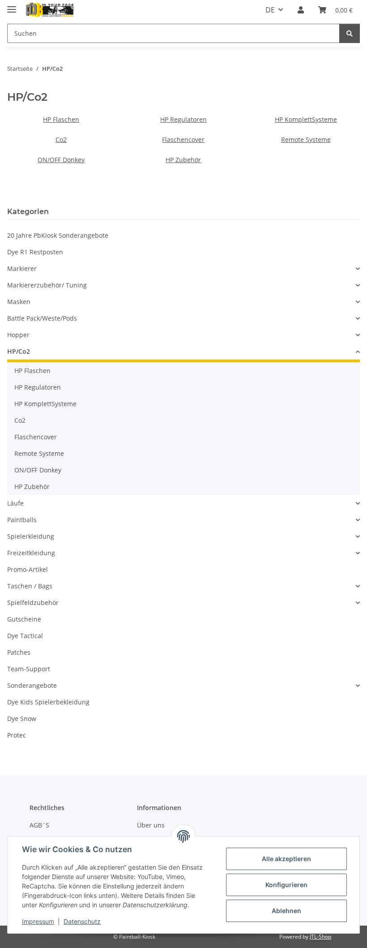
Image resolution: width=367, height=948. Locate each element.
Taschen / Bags (29, 586)
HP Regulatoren (183, 119)
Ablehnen (286, 910)
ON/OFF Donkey (61, 159)
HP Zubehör (183, 159)
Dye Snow (21, 718)
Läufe (15, 503)
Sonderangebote (32, 685)
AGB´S (39, 825)
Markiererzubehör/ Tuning (47, 285)
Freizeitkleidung (31, 553)
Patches (18, 652)
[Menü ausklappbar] (11, 5)
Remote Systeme (306, 139)
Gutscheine (24, 619)
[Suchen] (349, 33)
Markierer (22, 268)
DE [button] (270, 10)
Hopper (18, 334)
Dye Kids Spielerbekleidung (48, 702)
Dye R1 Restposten (35, 252)
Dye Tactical (25, 635)
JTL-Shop (320, 936)
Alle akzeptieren (286, 858)
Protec (16, 735)
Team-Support (28, 669)
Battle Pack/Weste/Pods (42, 318)
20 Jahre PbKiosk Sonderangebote (57, 235)
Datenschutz (82, 921)
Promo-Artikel (27, 569)
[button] (300, 10)
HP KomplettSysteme (306, 119)
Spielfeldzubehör (33, 602)
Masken (18, 301)
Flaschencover (183, 139)
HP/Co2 (18, 351)
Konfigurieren (286, 884)
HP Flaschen (61, 119)
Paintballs (22, 519)
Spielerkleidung (30, 536)
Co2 (61, 139)
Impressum (38, 921)
